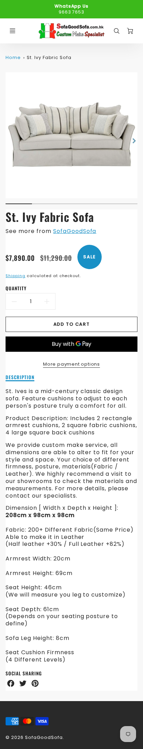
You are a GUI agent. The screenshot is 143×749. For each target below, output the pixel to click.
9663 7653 (72, 12)
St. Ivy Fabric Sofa (49, 57)
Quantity (16, 288)
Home (13, 57)
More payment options (71, 364)
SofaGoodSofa (74, 231)
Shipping (15, 275)
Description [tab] (20, 377)
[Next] (134, 140)
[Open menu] (12, 31)
